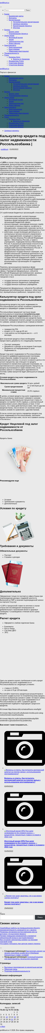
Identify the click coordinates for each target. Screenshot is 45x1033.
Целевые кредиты (20, 24)
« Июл (2, 1026)
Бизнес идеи (14, 32)
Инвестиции (9, 36)
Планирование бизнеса (18, 34)
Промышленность (11, 53)
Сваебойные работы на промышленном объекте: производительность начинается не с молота (20, 929)
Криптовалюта (10, 45)
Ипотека (16, 28)
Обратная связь (10, 969)
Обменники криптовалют (19, 51)
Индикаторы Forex (16, 61)
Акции (11, 39)
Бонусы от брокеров (21, 59)
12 (7, 1017)
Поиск (2, 914)
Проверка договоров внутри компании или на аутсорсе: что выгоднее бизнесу (18, 933)
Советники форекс (16, 63)
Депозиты (13, 18)
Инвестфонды (14, 43)
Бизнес (7, 30)
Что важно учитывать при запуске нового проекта (20, 944)
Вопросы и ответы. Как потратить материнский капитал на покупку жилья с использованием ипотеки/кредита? (22, 780)
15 (15, 1017)
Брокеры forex (14, 57)
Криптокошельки (15, 47)
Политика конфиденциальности (17, 971)
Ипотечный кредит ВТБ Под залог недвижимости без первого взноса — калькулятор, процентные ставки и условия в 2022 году (24, 844)
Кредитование (14, 20)
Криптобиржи (14, 49)
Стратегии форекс (16, 65)
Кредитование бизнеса (22, 26)
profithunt (4, 149)
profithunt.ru (4, 3)
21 (12, 1019)
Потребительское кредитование (26, 22)
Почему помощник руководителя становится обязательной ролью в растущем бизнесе (18, 937)
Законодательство (16, 41)
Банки (6, 14)
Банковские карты (16, 16)
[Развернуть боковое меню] (1, 912)
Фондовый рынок (16, 38)
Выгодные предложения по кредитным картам (23, 967)
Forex (6, 55)
